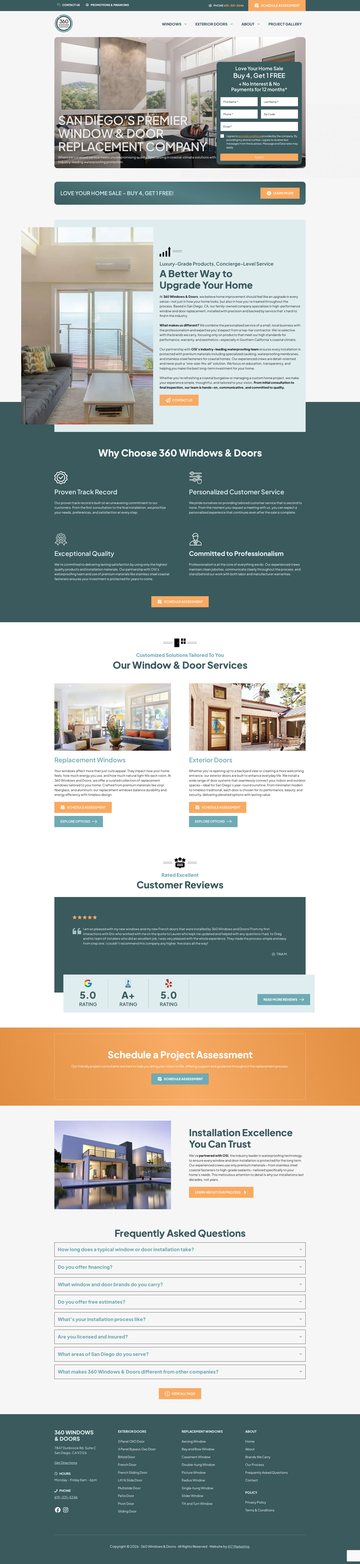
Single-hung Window (197, 1488)
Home (249, 1441)
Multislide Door (129, 1488)
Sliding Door (127, 1511)
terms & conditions (249, 136)
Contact (251, 1480)
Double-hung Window (198, 1464)
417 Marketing (238, 1546)
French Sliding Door (132, 1472)
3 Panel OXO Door (131, 1441)
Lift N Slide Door (130, 1480)
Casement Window (196, 1457)
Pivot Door (126, 1503)
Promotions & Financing (110, 5)
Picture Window (194, 1472)
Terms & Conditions (259, 1510)
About (248, 24)
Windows (171, 24)
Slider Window (192, 1496)
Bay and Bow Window (198, 1449)
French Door (127, 1464)
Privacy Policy (255, 1502)
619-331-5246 (234, 5)
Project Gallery (285, 24)
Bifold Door (126, 1457)
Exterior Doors (211, 24)
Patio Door (126, 1496)
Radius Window (193, 1480)
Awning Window (194, 1441)
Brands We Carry (257, 1457)
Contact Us (71, 5)
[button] (180, 1249)
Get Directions (65, 1463)
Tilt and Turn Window (197, 1503)
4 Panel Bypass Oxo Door (137, 1449)
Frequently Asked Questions (266, 1472)
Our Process (254, 1464)
